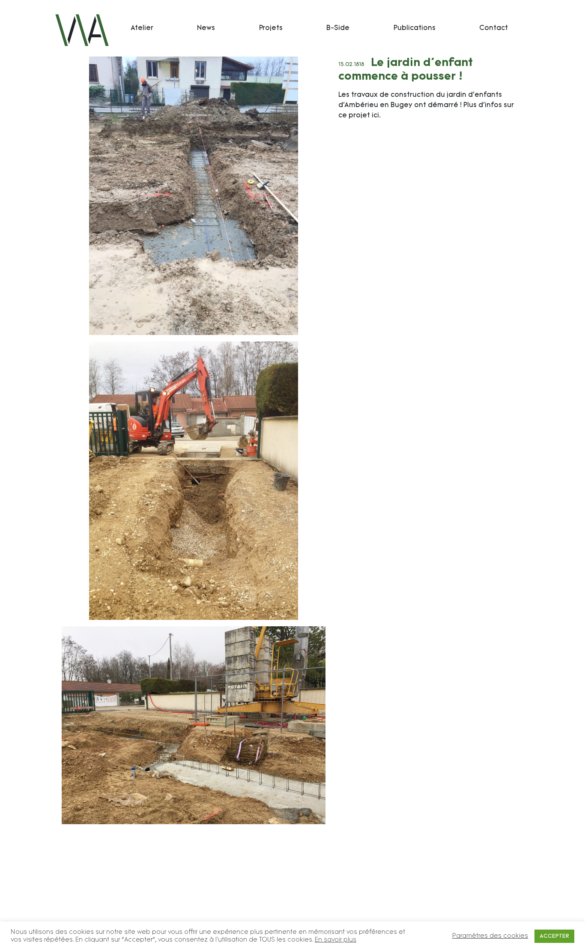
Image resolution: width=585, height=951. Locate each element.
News (206, 28)
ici (375, 115)
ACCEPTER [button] (554, 936)
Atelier (142, 28)
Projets (271, 28)
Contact (493, 28)
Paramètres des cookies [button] (490, 936)
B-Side (337, 28)
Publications (415, 28)
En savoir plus (335, 940)
